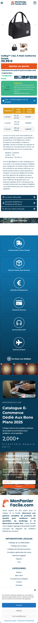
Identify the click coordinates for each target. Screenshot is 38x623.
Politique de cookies (10, 620)
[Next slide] (35, 24)
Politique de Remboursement (19, 549)
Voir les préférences (19, 616)
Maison (19, 572)
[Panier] (35, 2)
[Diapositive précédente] (2, 369)
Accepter (19, 605)
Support (19, 559)
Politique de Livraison (19, 546)
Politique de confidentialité (25, 620)
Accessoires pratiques (19, 579)
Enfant (19, 582)
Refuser (19, 611)
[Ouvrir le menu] (2, 3)
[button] (35, 590)
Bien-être (19, 575)
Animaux (19, 585)
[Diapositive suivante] (35, 369)
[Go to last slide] (2, 24)
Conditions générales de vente (19, 552)
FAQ (19, 562)
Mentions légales (19, 555)
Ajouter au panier (19, 66)
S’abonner (19, 486)
